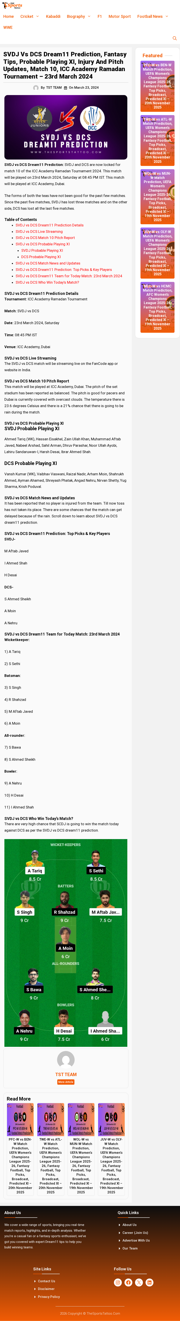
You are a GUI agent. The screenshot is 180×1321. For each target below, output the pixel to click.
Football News (150, 16)
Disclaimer (46, 1289)
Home (8, 16)
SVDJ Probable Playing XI (42, 250)
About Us (129, 1225)
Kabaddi (53, 16)
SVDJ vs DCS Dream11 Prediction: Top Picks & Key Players (64, 269)
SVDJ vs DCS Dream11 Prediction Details (50, 225)
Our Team (130, 1248)
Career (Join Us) (135, 1233)
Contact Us (46, 1281)
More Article (65, 1082)
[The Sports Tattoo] (12, 5)
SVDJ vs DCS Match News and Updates (48, 263)
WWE (8, 27)
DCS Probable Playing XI (41, 257)
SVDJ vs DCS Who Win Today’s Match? (47, 282)
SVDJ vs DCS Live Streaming (39, 231)
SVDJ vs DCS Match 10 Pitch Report (45, 237)
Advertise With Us (136, 1240)
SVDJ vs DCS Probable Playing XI (43, 244)
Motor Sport (120, 16)
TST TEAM (54, 88)
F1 (100, 16)
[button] (174, 38)
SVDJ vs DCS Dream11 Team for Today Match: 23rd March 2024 (69, 276)
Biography (76, 16)
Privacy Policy (49, 1297)
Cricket (26, 16)
